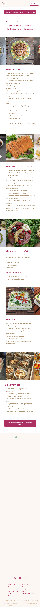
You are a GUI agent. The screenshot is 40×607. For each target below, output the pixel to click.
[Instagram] (15, 578)
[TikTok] (24, 578)
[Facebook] (20, 578)
